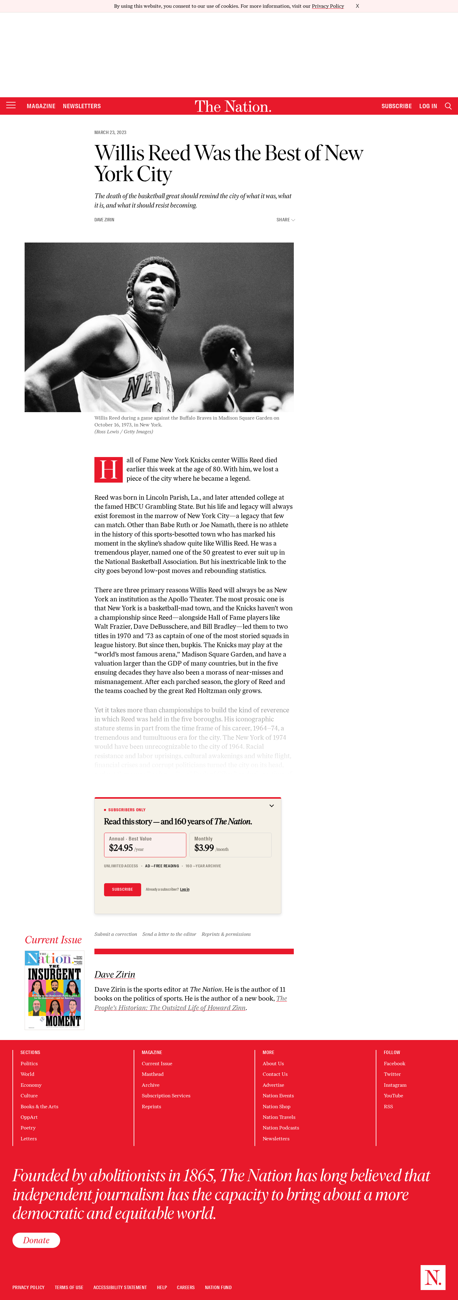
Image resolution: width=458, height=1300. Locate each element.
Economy (31, 1085)
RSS (388, 1107)
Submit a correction (115, 934)
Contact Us (275, 1074)
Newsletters (82, 106)
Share (283, 220)
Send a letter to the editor (169, 934)
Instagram (395, 1085)
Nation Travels (279, 1117)
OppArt (29, 1117)
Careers (186, 1287)
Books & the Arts (39, 1107)
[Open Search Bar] (448, 106)
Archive (151, 1085)
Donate (36, 1240)
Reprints (151, 1107)
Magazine (41, 106)
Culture (29, 1096)
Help (162, 1287)
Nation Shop (276, 1107)
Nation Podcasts (281, 1128)
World (27, 1074)
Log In (428, 106)
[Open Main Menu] (11, 105)
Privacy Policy (328, 6)
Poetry (28, 1128)
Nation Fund (218, 1287)
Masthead (153, 1074)
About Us (273, 1063)
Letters (29, 1139)
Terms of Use (69, 1287)
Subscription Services (166, 1096)
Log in (184, 889)
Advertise (273, 1085)
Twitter (392, 1074)
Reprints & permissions (226, 934)
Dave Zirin (104, 220)
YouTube (393, 1096)
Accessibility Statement (120, 1287)
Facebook (394, 1063)
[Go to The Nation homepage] (233, 106)
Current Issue (157, 1063)
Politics (29, 1063)
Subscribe (397, 106)
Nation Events (278, 1096)
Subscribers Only (127, 809)
